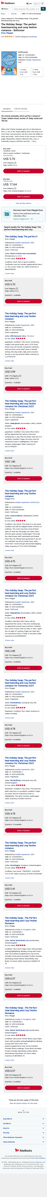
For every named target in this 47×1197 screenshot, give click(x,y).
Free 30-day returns (23, 203)
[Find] (43, 9)
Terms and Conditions (38, 1158)
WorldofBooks (15, 703)
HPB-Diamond (15, 336)
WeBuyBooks (15, 423)
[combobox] (27, 9)
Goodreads (33, 37)
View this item (8, 155)
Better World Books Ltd (19, 940)
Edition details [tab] (20, 108)
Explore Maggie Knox (21, 219)
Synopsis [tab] (7, 108)
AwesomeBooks (16, 516)
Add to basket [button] (23, 171)
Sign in (36, 3)
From (23, 72)
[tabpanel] (22, 127)
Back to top (23, 1112)
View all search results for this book (23, 1103)
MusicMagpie (15, 865)
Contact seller (9, 273)
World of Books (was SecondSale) (23, 253)
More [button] (34, 141)
